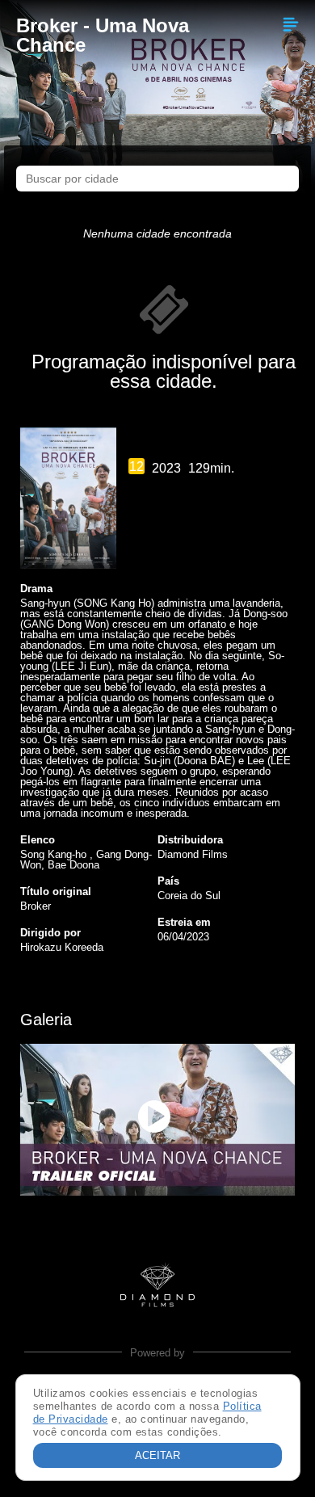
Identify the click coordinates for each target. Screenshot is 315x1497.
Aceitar (157, 1455)
